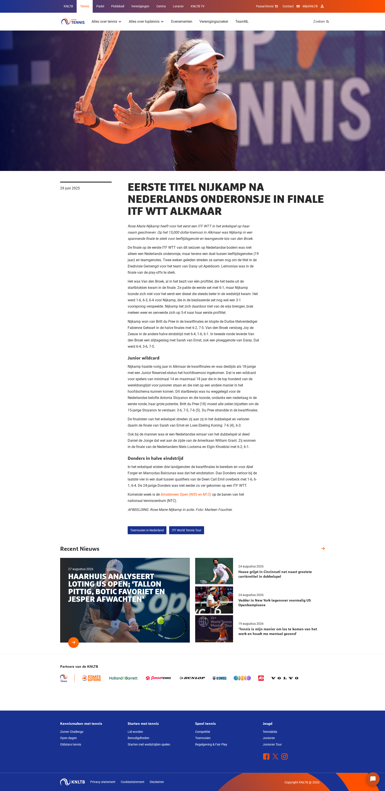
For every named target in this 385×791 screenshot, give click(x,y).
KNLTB (68, 6)
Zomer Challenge (71, 731)
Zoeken (319, 21)
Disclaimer (157, 782)
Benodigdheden (138, 738)
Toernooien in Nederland (147, 530)
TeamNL (242, 21)
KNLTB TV (198, 6)
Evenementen (181, 21)
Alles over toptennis (144, 21)
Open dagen (68, 738)
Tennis (84, 6)
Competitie (202, 731)
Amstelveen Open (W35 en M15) (185, 494)
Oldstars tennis (70, 744)
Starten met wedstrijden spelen (149, 744)
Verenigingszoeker (213, 21)
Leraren (178, 6)
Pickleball (117, 6)
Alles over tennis (104, 21)
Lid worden (135, 731)
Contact (288, 6)
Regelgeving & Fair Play (211, 744)
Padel (100, 6)
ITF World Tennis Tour (186, 530)
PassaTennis (265, 6)
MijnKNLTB (310, 6)
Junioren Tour (272, 744)
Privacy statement (102, 782)
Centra (161, 6)
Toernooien (203, 738)
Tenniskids (270, 731)
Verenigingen (140, 6)
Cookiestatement (132, 782)
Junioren (269, 738)
